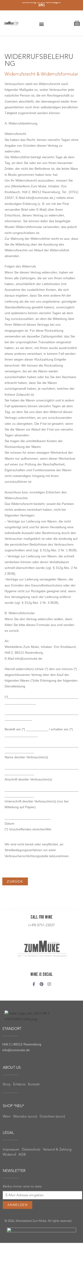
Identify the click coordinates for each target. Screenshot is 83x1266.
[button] (41, 24)
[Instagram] (49, 984)
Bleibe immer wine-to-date (22, 1186)
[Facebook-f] (33, 984)
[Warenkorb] (77, 22)
